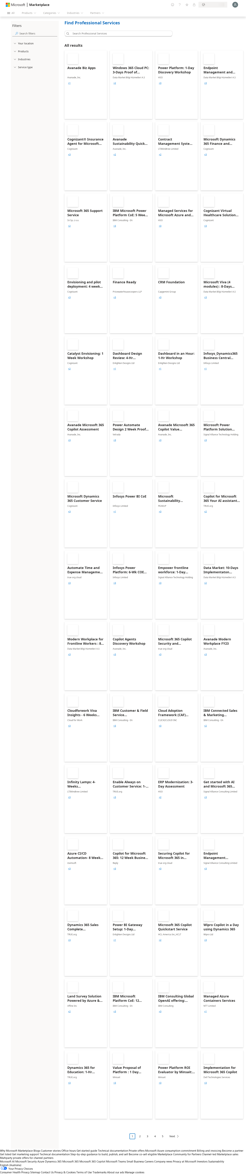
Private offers (136, 1150)
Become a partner (232, 1150)
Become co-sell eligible (143, 1154)
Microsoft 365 (70, 1161)
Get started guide (87, 1150)
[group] (69, 83)
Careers (149, 1161)
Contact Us (47, 1172)
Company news (163, 1161)
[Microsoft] (15, 5)
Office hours (68, 1150)
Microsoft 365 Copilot (92, 1161)
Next (172, 1136)
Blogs (36, 1150)
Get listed (5, 1154)
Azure (40, 1161)
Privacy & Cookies (65, 1172)
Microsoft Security (26, 1161)
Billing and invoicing (209, 1150)
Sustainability (216, 1161)
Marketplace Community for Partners (179, 1154)
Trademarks (99, 1172)
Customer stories (51, 1150)
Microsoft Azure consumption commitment (171, 1150)
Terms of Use (84, 1172)
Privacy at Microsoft (184, 1161)
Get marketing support (25, 1154)
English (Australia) (10, 1165)
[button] (67, 33)
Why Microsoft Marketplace (16, 1150)
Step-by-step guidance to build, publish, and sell (99, 1154)
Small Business (135, 1161)
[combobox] (119, 33)
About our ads (115, 1172)
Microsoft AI (7, 1161)
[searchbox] (38, 33)
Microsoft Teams (116, 1161)
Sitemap (35, 1172)
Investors (202, 1161)
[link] (85, 84)
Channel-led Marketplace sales (220, 1154)
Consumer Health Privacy (15, 1172)
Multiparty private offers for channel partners (26, 1158)
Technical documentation (113, 1150)
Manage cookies (134, 1172)
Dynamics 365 (53, 1161)
